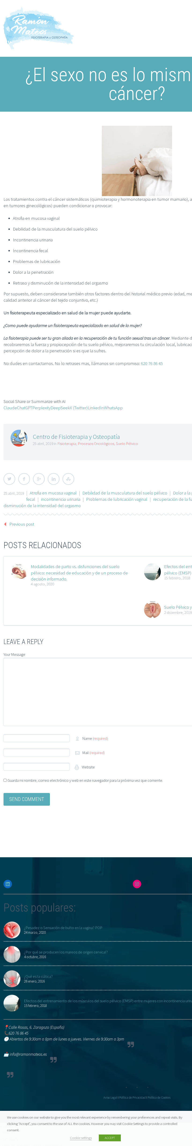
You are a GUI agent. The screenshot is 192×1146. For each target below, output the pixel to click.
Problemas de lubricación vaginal (116, 499)
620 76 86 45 (152, 363)
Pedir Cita (82, 201)
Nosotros (82, 36)
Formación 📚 (87, 188)
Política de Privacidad (132, 1098)
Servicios (82, 68)
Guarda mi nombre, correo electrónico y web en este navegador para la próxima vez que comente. (85, 780)
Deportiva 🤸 (86, 138)
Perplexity (41, 407)
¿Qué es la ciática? (38, 976)
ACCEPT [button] (110, 1138)
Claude (10, 407)
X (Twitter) (79, 407)
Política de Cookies (159, 1098)
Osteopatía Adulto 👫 (94, 106)
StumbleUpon (68, 479)
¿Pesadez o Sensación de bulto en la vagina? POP (63, 927)
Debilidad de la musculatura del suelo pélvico (124, 493)
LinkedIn (96, 407)
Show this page (87, 43)
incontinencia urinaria (60, 499)
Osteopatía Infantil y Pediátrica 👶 (105, 100)
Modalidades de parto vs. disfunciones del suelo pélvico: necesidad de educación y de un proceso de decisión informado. (79, 572)
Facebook (24, 479)
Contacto (82, 195)
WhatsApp (113, 407)
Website (88, 767)
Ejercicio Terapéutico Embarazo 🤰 (105, 157)
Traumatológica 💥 (91, 125)
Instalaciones (86, 176)
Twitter (9, 479)
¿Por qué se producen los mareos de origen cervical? (66, 952)
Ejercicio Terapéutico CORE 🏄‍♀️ (101, 150)
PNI (77, 163)
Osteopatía (84, 87)
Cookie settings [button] (81, 1138)
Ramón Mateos (88, 55)
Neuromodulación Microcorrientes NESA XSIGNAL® (120, 169)
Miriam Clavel (86, 62)
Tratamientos (86, 81)
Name (95, 738)
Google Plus (39, 479)
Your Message (14, 654)
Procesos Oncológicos (96, 443)
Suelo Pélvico (127, 443)
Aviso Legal (110, 1098)
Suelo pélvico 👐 (89, 131)
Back (78, 49)
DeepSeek (60, 407)
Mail (93, 752)
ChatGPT (24, 407)
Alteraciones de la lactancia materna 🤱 (110, 144)
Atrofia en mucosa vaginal (53, 493)
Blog (78, 182)
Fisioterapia (84, 112)
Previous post (21, 524)
